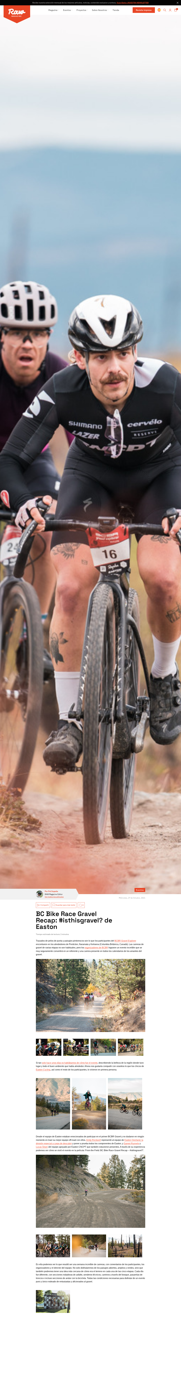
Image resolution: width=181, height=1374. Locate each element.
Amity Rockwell (93, 1140)
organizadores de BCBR (96, 947)
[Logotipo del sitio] (17, 14)
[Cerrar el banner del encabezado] (177, 2)
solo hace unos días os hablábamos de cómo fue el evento (70, 1063)
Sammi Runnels (131, 1143)
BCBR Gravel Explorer (125, 941)
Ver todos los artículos (54, 897)
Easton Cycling (43, 1070)
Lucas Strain (42, 1147)
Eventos (140, 890)
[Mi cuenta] (170, 10)
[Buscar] (164, 10)
